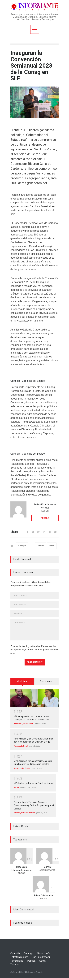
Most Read (22, 681)
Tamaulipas (16, 960)
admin (47, 867)
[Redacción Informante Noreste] (18, 509)
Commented (46, 681)
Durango (28, 953)
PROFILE (45, 518)
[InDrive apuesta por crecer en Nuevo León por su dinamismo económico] (34, 698)
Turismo (14, 964)
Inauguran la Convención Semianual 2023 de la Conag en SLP (31, 66)
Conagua (22, 546)
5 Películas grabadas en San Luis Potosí (33, 783)
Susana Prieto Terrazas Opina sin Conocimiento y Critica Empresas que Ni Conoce (34, 805)
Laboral (40, 546)
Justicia (17, 746)
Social (51, 546)
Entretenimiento (19, 957)
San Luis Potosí (41, 957)
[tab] (22, 682)
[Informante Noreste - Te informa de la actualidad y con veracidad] (34, 7)
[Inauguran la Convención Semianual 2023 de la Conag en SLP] (34, 102)
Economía (18, 724)
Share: (14, 531)
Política (32, 813)
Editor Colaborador (43, 895)
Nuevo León (28, 724)
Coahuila (15, 953)
